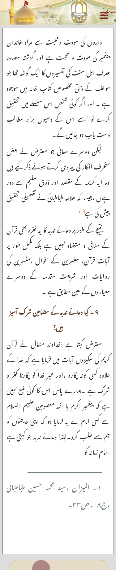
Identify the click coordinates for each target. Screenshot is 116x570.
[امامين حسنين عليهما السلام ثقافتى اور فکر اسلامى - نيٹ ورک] (58, 12)
